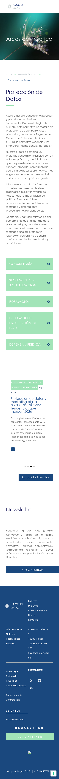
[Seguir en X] (31, 680)
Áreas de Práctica (27, 74)
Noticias (10, 634)
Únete (31, 615)
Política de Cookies (16, 685)
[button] (25, 466)
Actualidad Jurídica (36, 477)
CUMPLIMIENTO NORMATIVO (26, 382)
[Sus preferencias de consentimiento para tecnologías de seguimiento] (53, 773)
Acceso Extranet (15, 719)
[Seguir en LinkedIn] (31, 688)
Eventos (10, 643)
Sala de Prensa (14, 629)
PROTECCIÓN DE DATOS (24, 387)
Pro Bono (33, 605)
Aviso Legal (12, 671)
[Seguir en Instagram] (39, 680)
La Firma (32, 600)
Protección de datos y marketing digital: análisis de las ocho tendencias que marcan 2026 (29, 415)
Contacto (33, 619)
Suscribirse (32, 569)
